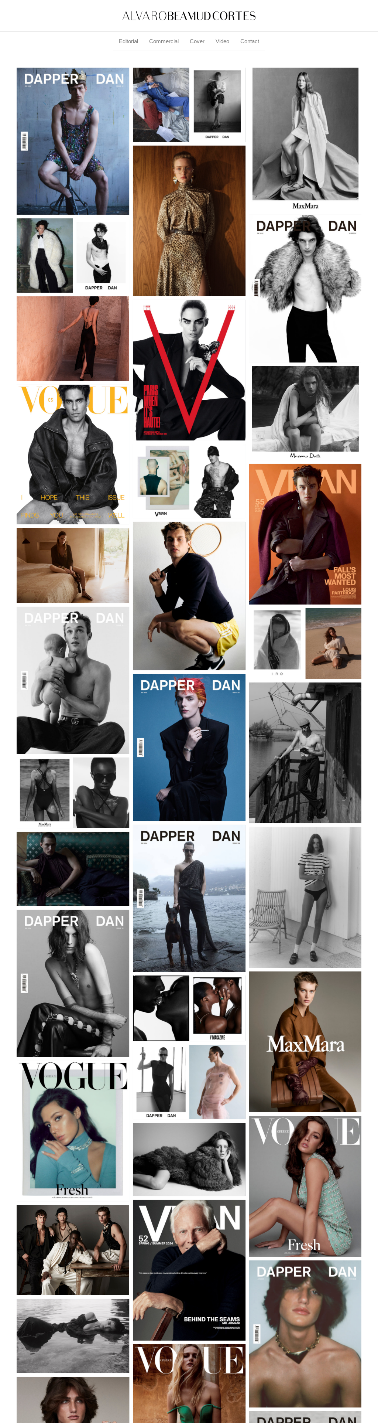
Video (222, 41)
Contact (249, 41)
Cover (197, 41)
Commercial (164, 41)
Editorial (128, 41)
